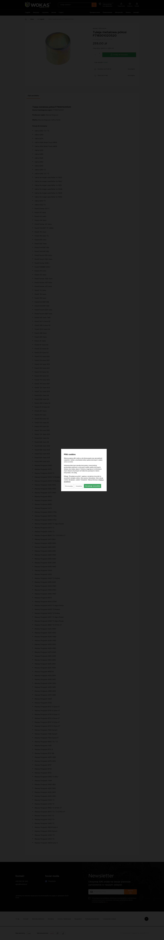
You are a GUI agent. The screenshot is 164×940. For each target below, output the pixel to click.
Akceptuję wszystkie (92, 486)
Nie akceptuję (69, 486)
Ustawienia (79, 486)
